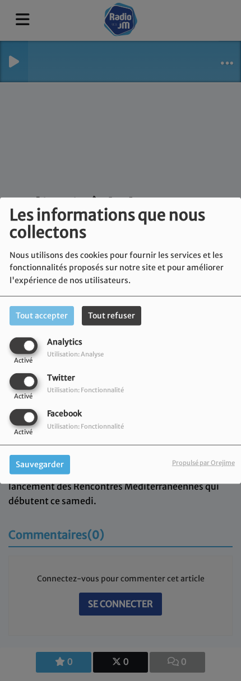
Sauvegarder (40, 464)
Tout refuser (111, 315)
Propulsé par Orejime (203, 463)
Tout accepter (42, 315)
